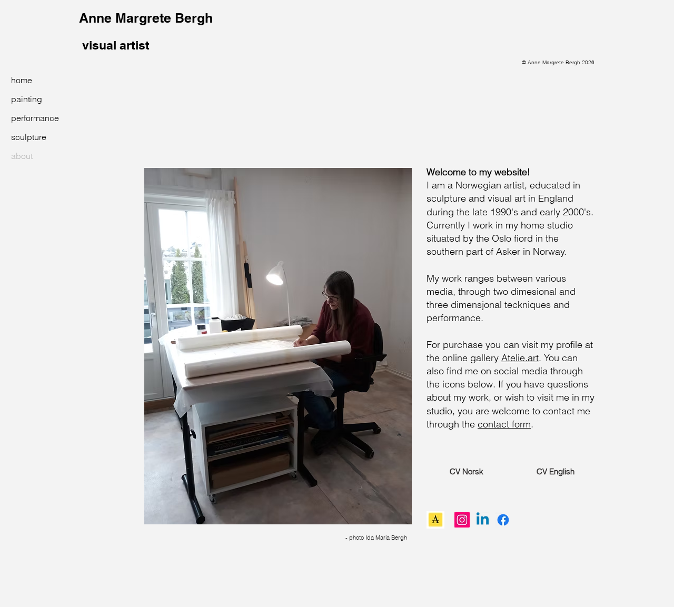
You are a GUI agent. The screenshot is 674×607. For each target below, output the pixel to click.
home (21, 80)
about (22, 156)
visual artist (114, 45)
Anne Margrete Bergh (146, 18)
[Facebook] (503, 520)
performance (34, 118)
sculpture (28, 137)
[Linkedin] (482, 520)
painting (26, 99)
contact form (504, 424)
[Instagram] (462, 520)
